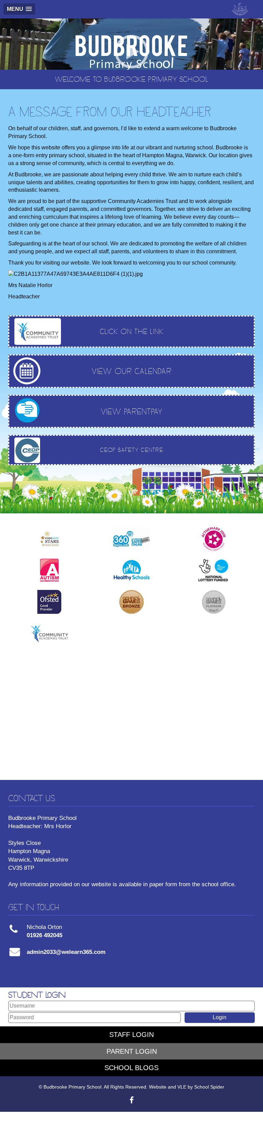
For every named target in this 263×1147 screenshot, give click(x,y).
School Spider (209, 1087)
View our (131, 371)
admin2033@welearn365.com (66, 952)
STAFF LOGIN (131, 1034)
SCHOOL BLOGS (131, 1067)
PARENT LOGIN (132, 1051)
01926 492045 (44, 935)
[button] (19, 9)
